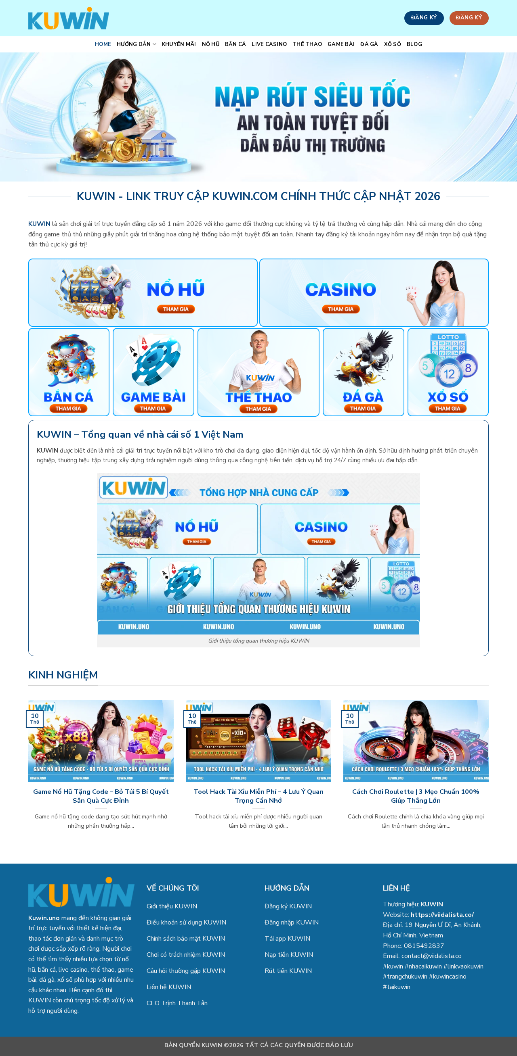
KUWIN (432, 904)
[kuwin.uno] (68, 18)
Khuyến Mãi (179, 44)
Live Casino (269, 44)
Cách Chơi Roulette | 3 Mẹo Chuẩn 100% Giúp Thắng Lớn (415, 796)
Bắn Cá (235, 44)
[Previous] (27, 775)
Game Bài (341, 44)
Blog (414, 44)
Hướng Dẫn (134, 44)
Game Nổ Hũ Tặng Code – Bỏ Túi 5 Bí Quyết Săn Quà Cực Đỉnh (101, 796)
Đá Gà (369, 44)
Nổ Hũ (210, 44)
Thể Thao (307, 44)
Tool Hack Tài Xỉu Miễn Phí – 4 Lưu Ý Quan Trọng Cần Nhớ (258, 796)
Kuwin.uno (44, 918)
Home (103, 44)
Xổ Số (392, 44)
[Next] (490, 775)
